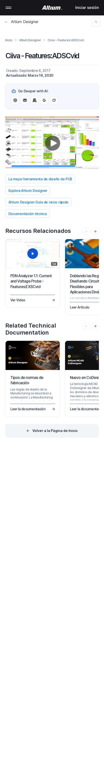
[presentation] (95, 231)
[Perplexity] (25, 100)
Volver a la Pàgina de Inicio (55, 431)
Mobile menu (8, 8)
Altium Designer (24, 21)
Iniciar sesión (87, 7)
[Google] (44, 100)
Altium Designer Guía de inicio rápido (38, 202)
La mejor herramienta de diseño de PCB (40, 179)
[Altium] (52, 8)
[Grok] (54, 100)
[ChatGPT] (15, 100)
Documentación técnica (27, 214)
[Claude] (34, 100)
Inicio (9, 40)
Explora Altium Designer (27, 190)
